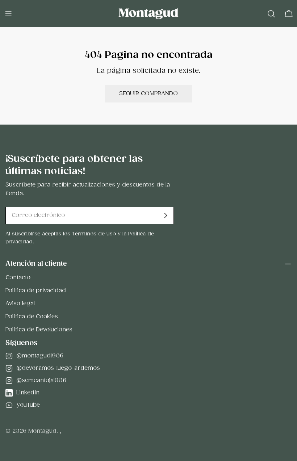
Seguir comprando (148, 93)
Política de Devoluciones (38, 329)
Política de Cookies (31, 316)
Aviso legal (20, 303)
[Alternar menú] (8, 14)
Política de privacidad (35, 290)
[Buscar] (271, 14)
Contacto (17, 277)
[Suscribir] (165, 215)
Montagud (42, 431)
